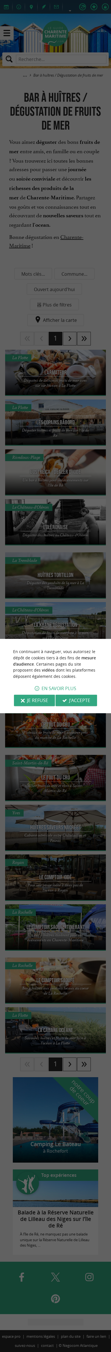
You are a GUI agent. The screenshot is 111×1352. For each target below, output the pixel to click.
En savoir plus (59, 688)
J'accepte (79, 700)
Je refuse (37, 700)
